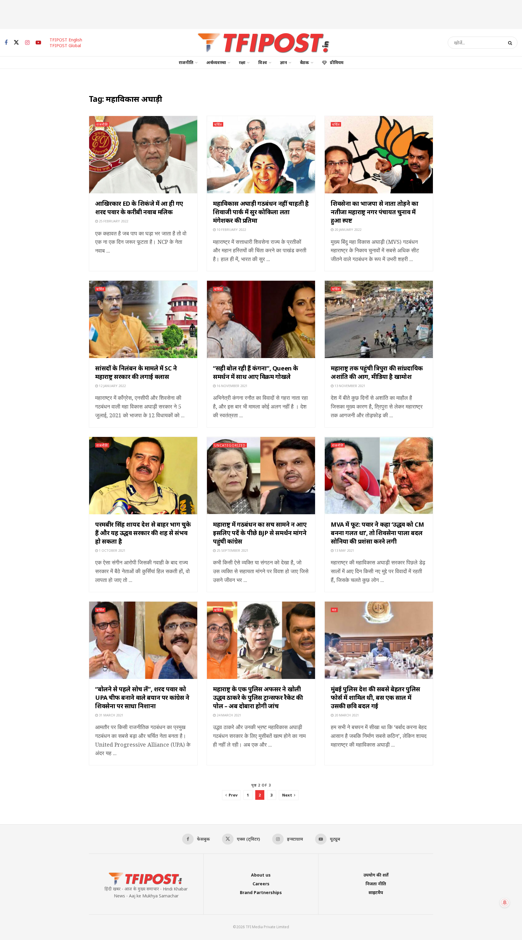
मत (334, 610)
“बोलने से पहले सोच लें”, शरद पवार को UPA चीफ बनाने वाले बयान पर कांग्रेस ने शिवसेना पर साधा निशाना (142, 697)
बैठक (304, 62)
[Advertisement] (261, 13)
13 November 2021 (349, 385)
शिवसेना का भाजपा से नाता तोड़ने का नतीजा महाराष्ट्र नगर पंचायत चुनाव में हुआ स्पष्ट (374, 212)
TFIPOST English (66, 40)
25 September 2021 (232, 550)
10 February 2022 (231, 229)
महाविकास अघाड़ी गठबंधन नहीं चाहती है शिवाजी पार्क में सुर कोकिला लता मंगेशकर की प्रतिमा (260, 212)
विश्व (262, 62)
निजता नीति (376, 884)
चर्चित (218, 124)
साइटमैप (376, 892)
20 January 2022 (347, 229)
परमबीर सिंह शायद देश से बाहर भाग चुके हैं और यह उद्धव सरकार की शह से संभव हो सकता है (143, 532)
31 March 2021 (110, 715)
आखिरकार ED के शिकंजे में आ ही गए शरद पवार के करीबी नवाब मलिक (139, 207)
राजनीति (186, 62)
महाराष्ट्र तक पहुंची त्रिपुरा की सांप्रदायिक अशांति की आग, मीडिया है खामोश (377, 372)
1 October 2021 (111, 550)
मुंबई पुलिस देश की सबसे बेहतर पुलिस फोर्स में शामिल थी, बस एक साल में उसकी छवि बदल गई (375, 697)
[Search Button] (511, 43)
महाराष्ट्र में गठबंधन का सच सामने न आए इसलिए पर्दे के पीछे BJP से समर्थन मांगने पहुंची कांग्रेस (260, 532)
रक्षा (242, 62)
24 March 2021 (228, 715)
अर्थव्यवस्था (216, 62)
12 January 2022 (112, 385)
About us (261, 875)
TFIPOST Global (65, 45)
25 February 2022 (113, 221)
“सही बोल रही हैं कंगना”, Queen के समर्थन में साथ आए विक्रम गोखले (255, 372)
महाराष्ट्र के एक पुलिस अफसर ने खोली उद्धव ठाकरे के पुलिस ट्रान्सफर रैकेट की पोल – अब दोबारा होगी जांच (258, 697)
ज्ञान (283, 62)
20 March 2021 (346, 715)
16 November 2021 (231, 385)
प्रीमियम (336, 62)
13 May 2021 (344, 550)
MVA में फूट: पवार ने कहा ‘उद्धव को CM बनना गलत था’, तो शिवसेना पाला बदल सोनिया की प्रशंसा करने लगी (377, 532)
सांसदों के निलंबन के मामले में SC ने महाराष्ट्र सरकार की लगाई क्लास (136, 372)
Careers (261, 884)
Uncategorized (230, 445)
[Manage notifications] (505, 902)
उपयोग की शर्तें (375, 875)
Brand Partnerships (261, 892)
